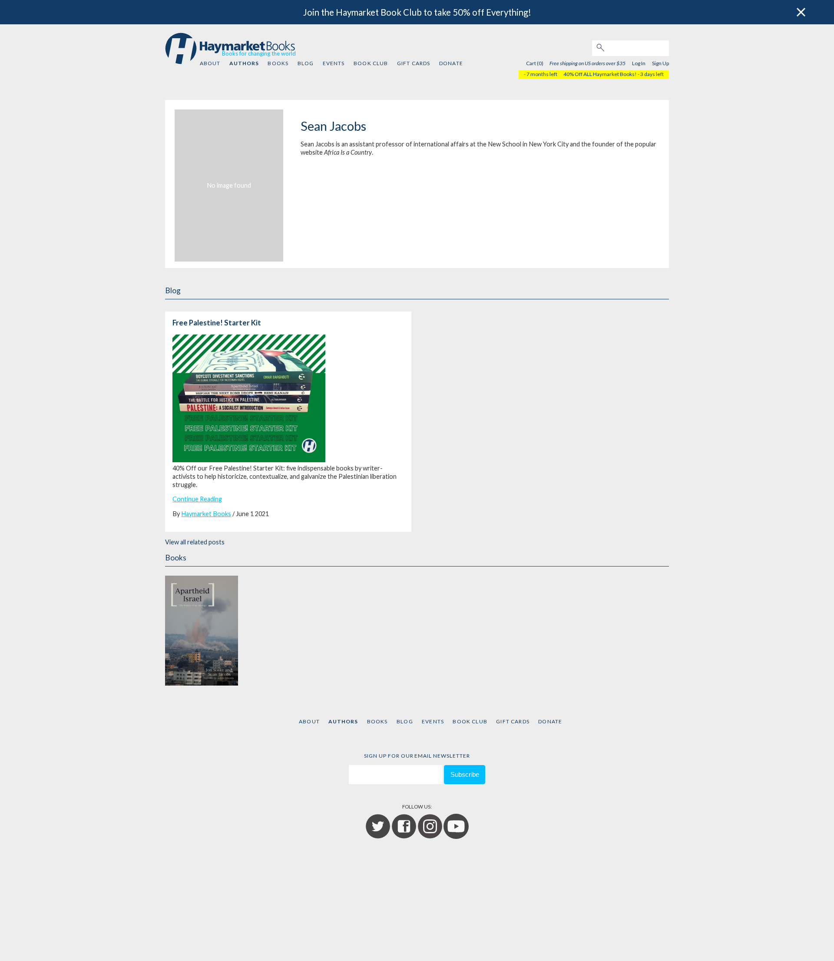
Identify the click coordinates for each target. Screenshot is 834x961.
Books (278, 63)
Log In (638, 63)
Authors (244, 63)
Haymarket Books (206, 513)
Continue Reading (197, 499)
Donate (451, 63)
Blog (306, 63)
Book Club (371, 63)
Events (334, 63)
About (210, 63)
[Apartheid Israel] (201, 629)
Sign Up (660, 63)
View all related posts (195, 542)
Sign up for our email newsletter (417, 755)
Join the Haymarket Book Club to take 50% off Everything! (417, 12)
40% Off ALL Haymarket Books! (600, 74)
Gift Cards (413, 63)
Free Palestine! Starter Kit (216, 322)
